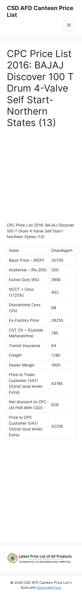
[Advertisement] (41, 177)
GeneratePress (49, 587)
